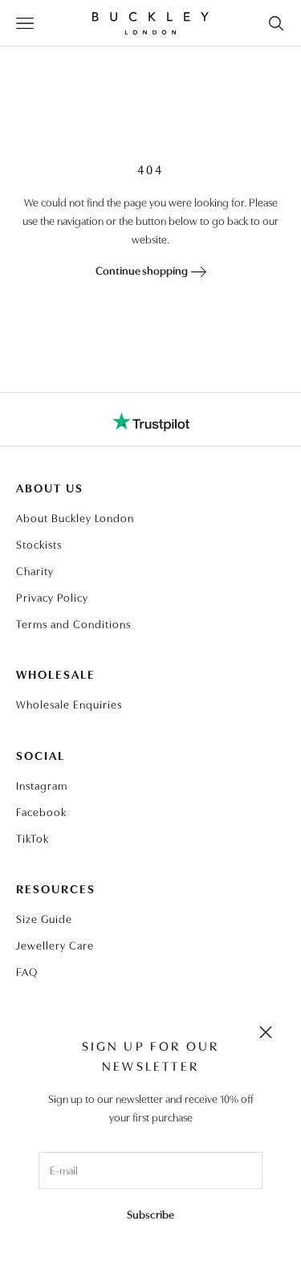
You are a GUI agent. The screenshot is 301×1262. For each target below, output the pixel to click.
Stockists (39, 544)
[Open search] (276, 23)
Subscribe (150, 1214)
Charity (35, 570)
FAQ (27, 971)
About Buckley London (75, 517)
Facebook (41, 811)
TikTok (32, 838)
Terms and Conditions (73, 623)
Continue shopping (143, 270)
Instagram (41, 785)
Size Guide (44, 918)
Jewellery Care (55, 945)
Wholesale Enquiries (69, 704)
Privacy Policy (52, 597)
